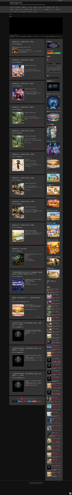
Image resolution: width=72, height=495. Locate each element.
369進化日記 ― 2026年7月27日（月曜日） (23, 225)
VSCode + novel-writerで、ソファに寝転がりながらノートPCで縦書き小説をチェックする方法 (56, 461)
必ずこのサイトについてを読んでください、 (15, 37)
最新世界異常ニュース (21, 352)
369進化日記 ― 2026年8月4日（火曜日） (23, 41)
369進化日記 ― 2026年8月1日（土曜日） (23, 107)
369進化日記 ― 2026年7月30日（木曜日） (23, 154)
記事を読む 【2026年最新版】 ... (37, 291)
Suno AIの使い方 (21, 276)
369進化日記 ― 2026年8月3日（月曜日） (23, 60)
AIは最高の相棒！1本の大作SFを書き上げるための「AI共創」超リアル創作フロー (56, 428)
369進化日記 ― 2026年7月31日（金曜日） (23, 130)
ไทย (48, 60)
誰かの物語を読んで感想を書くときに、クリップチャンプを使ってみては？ (56, 414)
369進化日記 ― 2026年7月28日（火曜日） (23, 201)
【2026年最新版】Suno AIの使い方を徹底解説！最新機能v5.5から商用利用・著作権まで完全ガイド (56, 347)
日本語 (49, 59)
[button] (70, 493)
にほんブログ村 (49, 283)
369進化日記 (20, 62)
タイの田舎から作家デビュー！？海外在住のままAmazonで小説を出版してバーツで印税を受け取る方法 (56, 455)
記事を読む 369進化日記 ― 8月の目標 (36, 266)
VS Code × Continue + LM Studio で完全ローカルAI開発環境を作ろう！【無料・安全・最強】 (56, 421)
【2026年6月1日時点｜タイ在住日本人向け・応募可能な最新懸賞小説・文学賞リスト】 (56, 386)
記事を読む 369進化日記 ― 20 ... (37, 77)
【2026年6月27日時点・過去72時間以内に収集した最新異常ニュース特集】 (56, 366)
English (49, 58)
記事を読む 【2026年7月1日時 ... (37, 342)
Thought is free (40, 483)
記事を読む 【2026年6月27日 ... (37, 367)
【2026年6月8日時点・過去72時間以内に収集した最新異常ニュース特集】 (56, 379)
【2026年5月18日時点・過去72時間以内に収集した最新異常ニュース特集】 (56, 467)
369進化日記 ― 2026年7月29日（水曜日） (23, 178)
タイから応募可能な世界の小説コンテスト (23, 301)
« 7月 (50, 72)
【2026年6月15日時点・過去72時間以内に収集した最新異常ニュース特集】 (56, 372)
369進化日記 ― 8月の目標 (19, 248)
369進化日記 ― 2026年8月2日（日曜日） (23, 83)
